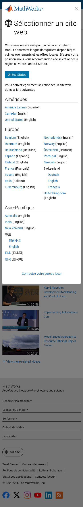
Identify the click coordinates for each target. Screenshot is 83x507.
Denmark (11, 144)
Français (54, 187)
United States (14, 119)
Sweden (49, 162)
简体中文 (15, 240)
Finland (10, 162)
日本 (8, 253)
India (8, 222)
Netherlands (52, 137)
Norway (49, 144)
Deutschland (13, 150)
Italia (8, 181)
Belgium (10, 137)
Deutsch (53, 174)
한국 (8, 259)
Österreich (51, 150)
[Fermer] (76, 9)
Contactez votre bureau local (41, 273)
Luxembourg (13, 187)
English (53, 181)
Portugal (50, 156)
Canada (10, 113)
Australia (11, 216)
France (9, 168)
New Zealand (14, 228)
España (10, 156)
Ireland (9, 174)
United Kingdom (55, 193)
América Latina (15, 107)
